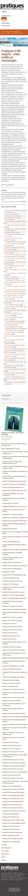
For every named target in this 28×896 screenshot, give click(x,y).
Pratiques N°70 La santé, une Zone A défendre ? (14, 609)
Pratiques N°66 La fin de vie (9, 623)
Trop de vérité (8, 241)
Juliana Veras (15, 297)
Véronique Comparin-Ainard (11, 282)
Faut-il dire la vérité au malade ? (13, 310)
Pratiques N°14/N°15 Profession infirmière (13, 801)
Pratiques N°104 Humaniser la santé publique (14, 484)
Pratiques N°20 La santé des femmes (11, 786)
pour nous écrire (6, 25)
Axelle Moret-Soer (21, 369)
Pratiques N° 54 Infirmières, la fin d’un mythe (13, 666)
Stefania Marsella (8, 347)
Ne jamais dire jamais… (11, 301)
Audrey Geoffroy (12, 295)
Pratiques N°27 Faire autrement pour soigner (13, 762)
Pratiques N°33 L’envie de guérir (10, 742)
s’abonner (4, 20)
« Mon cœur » (8, 314)
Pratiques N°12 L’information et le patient (12, 807)
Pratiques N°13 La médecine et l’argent (12, 804)
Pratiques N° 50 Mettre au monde (10, 680)
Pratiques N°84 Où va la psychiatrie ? (11, 562)
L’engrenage (8, 326)
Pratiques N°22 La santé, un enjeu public (12, 778)
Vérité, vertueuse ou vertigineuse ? (14, 280)
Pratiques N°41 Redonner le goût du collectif (13, 713)
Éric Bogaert (23, 221)
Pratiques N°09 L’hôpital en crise (10, 817)
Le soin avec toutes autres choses (13, 373)
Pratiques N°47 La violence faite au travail (12, 689)
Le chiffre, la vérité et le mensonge (13, 243)
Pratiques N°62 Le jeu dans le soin (11, 636)
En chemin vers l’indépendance (13, 317)
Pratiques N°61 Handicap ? (9, 639)
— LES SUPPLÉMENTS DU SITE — (14, 362)
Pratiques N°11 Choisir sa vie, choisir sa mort (13, 811)
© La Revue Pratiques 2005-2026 (13, 889)
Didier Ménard (14, 217)
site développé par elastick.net (14, 890)
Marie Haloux (7, 374)
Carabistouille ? (9, 328)
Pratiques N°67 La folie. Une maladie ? (12, 620)
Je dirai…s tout (9, 277)
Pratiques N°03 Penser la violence (11, 835)
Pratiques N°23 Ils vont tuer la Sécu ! (11, 775)
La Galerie (4, 844)
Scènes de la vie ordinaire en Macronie (15, 210)
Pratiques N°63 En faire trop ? (9, 632)
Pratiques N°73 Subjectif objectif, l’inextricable (14, 598)
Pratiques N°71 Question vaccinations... (12, 606)
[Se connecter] (25, 11)
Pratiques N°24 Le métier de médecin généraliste (14, 772)
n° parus (4, 18)
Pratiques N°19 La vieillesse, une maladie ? (13, 789)
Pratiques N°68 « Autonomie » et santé (12, 617)
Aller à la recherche (20, 1)
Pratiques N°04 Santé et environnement (12, 832)
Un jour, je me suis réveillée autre (13, 225)
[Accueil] (12, 6)
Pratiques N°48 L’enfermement (10, 686)
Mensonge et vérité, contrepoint (13, 365)
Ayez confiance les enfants (12, 234)
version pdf (6, 439)
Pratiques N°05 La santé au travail (11, 829)
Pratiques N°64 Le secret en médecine (12, 629)
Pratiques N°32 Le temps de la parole (11, 745)
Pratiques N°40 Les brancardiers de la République (15, 716)
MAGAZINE (8, 343)
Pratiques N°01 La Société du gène (11, 841)
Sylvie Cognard (20, 247)
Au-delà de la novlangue (11, 323)
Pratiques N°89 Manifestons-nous (10, 541)
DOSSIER (7, 219)
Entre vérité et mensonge (11, 221)
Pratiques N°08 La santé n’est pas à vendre (13, 820)
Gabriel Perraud (8, 319)
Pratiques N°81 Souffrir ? (8, 571)
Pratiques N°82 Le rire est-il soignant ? (12, 568)
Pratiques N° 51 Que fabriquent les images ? (13, 677)
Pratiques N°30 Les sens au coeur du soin (13, 751)
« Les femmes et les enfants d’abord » (14, 258)
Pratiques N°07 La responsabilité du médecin (13, 823)
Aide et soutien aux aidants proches (14, 345)
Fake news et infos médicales (12, 306)
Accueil (2, 31)
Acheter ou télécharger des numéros (13, 31)
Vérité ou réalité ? (9, 269)
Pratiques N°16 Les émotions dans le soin (13, 798)
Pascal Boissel (7, 334)
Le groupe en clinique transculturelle (14, 354)
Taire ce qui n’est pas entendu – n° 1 (14, 251)
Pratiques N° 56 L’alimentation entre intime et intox (15, 658)
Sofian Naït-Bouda (8, 249)
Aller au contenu (12, 1)
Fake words (8, 304)
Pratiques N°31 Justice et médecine (11, 748)
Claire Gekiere (7, 260)
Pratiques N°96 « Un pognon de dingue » (12, 514)
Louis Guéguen (21, 295)
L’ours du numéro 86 (10, 214)
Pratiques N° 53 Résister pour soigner (11, 669)
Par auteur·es (5, 403)
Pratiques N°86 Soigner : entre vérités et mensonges (12, 433)
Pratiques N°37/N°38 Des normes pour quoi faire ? (15, 724)
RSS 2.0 (17, 888)
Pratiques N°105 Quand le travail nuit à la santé (14, 481)
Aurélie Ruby (19, 378)
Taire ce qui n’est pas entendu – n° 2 (14, 262)
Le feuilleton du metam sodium (13, 382)
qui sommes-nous (6, 15)
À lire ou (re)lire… (5, 851)
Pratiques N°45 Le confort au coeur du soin (13, 697)
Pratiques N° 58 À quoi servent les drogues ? (13, 650)
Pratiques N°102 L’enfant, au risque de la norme (14, 490)
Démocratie (8, 299)
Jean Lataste (21, 286)
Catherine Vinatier (8, 315)
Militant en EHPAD (10, 358)
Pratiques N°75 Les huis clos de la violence (13, 592)
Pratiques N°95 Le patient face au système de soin (15, 517)
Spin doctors (8, 321)
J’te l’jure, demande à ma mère (13, 273)
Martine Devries (18, 241)
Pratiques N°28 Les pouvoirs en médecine (13, 759)
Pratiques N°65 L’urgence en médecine (12, 626)
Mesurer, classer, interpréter (12, 339)
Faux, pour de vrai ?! (10, 286)
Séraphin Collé (16, 330)
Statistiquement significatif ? (12, 289)
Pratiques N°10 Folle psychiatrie (10, 814)
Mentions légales (12, 888)
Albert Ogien (7, 245)
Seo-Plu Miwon (8, 297)
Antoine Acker (10, 291)
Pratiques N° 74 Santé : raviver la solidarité (13, 595)
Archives (3, 860)
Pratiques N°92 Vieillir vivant (9, 528)
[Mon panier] (19, 11)
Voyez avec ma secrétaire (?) (12, 238)
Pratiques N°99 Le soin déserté (10, 503)
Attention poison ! (9, 247)
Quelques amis (5, 854)
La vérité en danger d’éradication (13, 332)
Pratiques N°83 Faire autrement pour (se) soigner (14, 565)
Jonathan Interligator (21, 269)
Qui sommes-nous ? (6, 847)
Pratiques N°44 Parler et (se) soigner (11, 700)
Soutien (3, 857)
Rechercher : (6, 396)
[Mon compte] (22, 11)
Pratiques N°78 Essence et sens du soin (12, 581)
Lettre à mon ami (9, 336)
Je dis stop (7, 330)
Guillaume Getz (8, 240)
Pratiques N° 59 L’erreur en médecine (11, 647)
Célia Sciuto (7, 253)
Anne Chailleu (17, 321)
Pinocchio (16, 326)
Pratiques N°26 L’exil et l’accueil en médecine (14, 766)
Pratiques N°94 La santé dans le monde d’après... (14, 520)
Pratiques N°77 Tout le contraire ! (10, 584)
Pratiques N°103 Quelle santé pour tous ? (12, 487)
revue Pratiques (8, 212)
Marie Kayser (18, 291)
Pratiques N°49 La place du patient (11, 683)
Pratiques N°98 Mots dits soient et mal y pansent (14, 506)
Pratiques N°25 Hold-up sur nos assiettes (12, 769)
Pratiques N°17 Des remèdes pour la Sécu (13, 795)
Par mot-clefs (12, 403)
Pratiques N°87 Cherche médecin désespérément (15, 549)
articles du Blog (5, 23)
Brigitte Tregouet (8, 352)
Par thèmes (19, 403)
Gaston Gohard (8, 360)
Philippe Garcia (19, 336)
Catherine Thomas (8, 356)
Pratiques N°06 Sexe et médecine (11, 826)
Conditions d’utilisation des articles (11, 201)
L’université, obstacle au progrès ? (13, 293)
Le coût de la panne (10, 369)
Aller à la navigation (4, 1)
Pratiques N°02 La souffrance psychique (12, 838)
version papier (6, 437)
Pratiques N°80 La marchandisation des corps (14, 575)
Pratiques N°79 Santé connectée (10, 578)
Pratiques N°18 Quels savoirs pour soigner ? (13, 792)
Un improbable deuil (10, 265)
